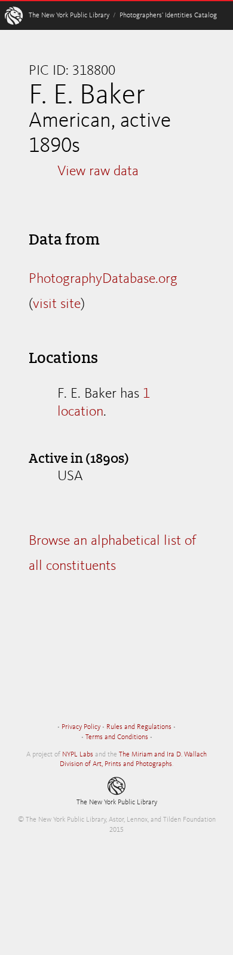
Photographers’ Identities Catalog (168, 15)
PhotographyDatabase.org (103, 279)
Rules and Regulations (138, 727)
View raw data (98, 171)
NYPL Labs (77, 754)
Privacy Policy (81, 727)
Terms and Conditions (116, 737)
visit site (57, 304)
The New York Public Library (69, 15)
